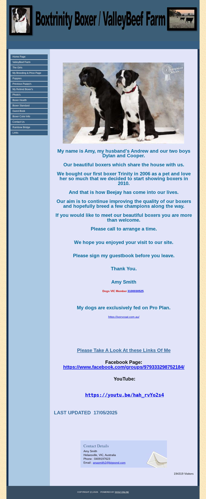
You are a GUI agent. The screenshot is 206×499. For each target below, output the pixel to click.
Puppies (17, 78)
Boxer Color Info (21, 116)
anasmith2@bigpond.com (109, 462)
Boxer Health (19, 100)
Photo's (16, 94)
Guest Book (18, 111)
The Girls (17, 67)
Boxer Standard (21, 105)
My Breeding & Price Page (26, 73)
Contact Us (18, 121)
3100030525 (136, 291)
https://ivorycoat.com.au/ (123, 316)
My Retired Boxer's (22, 89)
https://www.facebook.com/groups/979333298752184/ (123, 367)
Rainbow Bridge (21, 127)
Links (15, 132)
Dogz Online (122, 492)
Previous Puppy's (21, 83)
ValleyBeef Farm (21, 62)
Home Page (19, 56)
